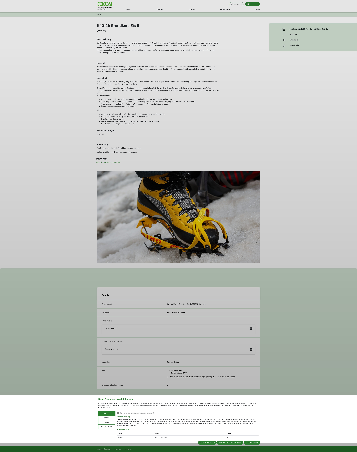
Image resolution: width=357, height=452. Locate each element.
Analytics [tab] (106, 413)
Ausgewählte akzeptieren (230, 442)
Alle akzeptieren (207, 442)
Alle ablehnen (252, 442)
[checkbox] (188, 413)
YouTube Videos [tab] (106, 427)
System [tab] (106, 422)
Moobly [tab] (106, 418)
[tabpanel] (188, 425)
